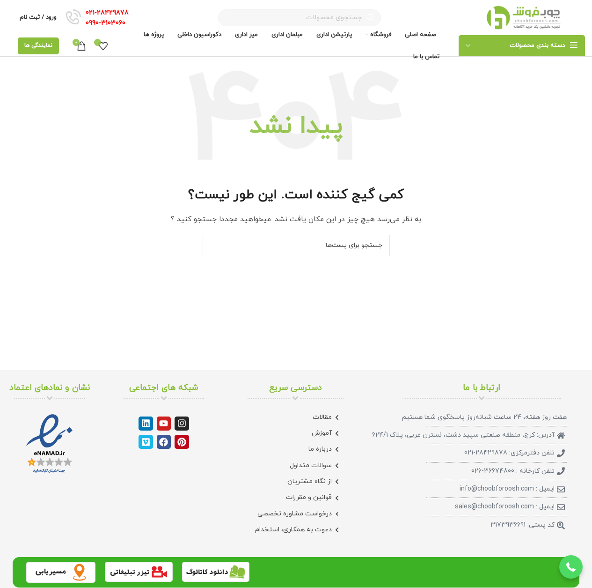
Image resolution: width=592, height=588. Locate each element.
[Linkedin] (146, 424)
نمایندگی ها (38, 45)
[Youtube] (164, 424)
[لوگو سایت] (524, 17)
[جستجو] (213, 245)
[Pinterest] (182, 442)
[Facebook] (164, 442)
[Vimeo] (146, 442)
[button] (571, 567)
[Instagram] (182, 424)
